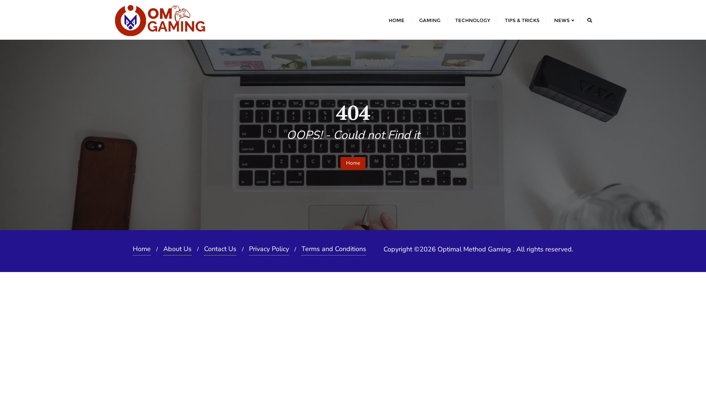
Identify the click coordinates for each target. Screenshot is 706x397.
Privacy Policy (269, 248)
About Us (177, 248)
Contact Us (220, 248)
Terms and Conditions (334, 248)
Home (353, 163)
